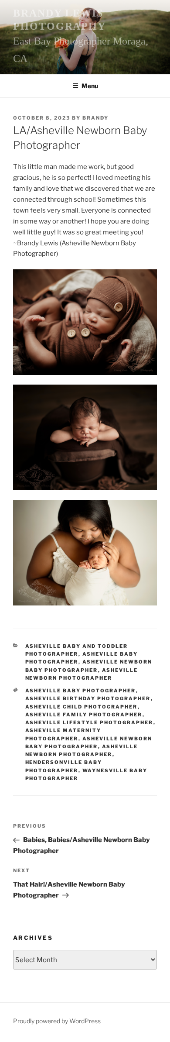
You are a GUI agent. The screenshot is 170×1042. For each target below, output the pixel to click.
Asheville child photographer (81, 707)
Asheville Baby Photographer (80, 691)
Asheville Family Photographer (84, 715)
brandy (95, 118)
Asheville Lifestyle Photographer (89, 722)
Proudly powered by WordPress (57, 1021)
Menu (90, 85)
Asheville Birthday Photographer (88, 698)
